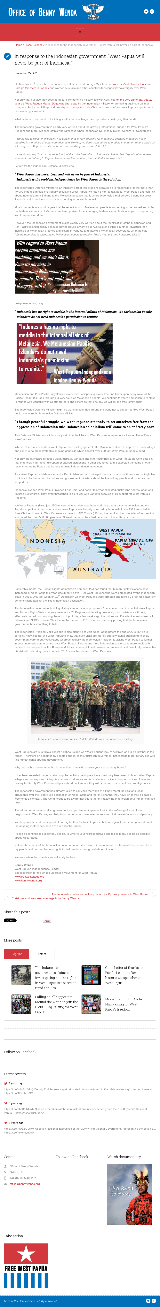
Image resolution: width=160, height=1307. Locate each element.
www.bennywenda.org (28, 880)
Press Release (34, 44)
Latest (42, 954)
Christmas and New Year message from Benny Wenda (45, 898)
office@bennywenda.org (25, 1183)
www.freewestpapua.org (29, 876)
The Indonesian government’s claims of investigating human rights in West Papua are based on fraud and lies (56, 977)
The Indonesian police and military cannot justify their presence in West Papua (100, 894)
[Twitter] (146, 11)
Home (18, 44)
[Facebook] (151, 11)
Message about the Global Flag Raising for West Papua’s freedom (124, 1004)
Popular (16, 954)
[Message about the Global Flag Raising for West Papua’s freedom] (91, 1004)
